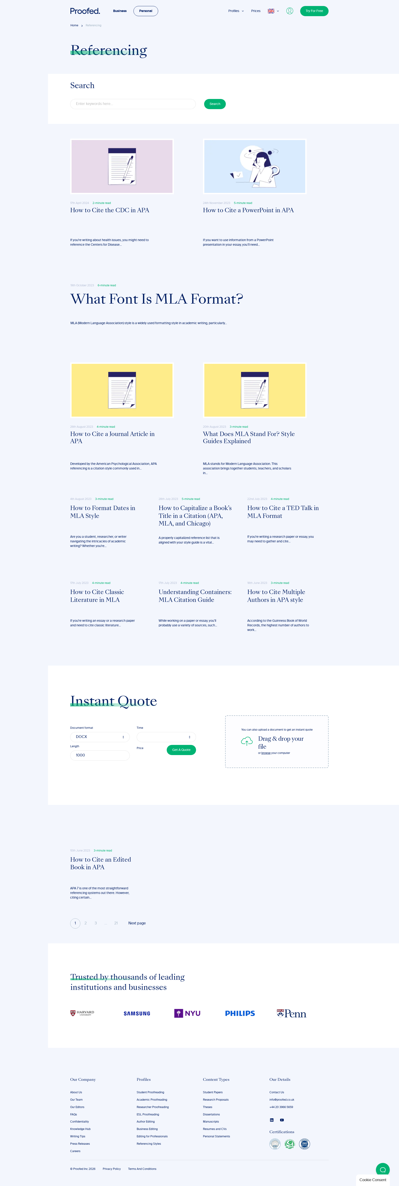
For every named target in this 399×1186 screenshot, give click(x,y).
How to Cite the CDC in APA (109, 211)
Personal (145, 11)
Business (120, 11)
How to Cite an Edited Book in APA (100, 864)
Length (74, 746)
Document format (81, 728)
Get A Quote (181, 750)
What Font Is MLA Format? (156, 300)
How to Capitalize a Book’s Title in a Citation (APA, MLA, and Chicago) (195, 516)
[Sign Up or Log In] (290, 11)
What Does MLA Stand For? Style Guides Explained (249, 438)
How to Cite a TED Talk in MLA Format (283, 512)
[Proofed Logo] (85, 11)
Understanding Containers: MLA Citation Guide (195, 596)
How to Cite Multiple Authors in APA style (276, 596)
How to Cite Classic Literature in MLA (97, 596)
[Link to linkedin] (271, 1120)
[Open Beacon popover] (383, 1170)
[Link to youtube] (282, 1120)
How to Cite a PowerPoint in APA (248, 211)
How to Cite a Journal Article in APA (112, 438)
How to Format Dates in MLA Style (102, 512)
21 (116, 923)
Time (140, 728)
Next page (137, 923)
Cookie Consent (373, 1180)
